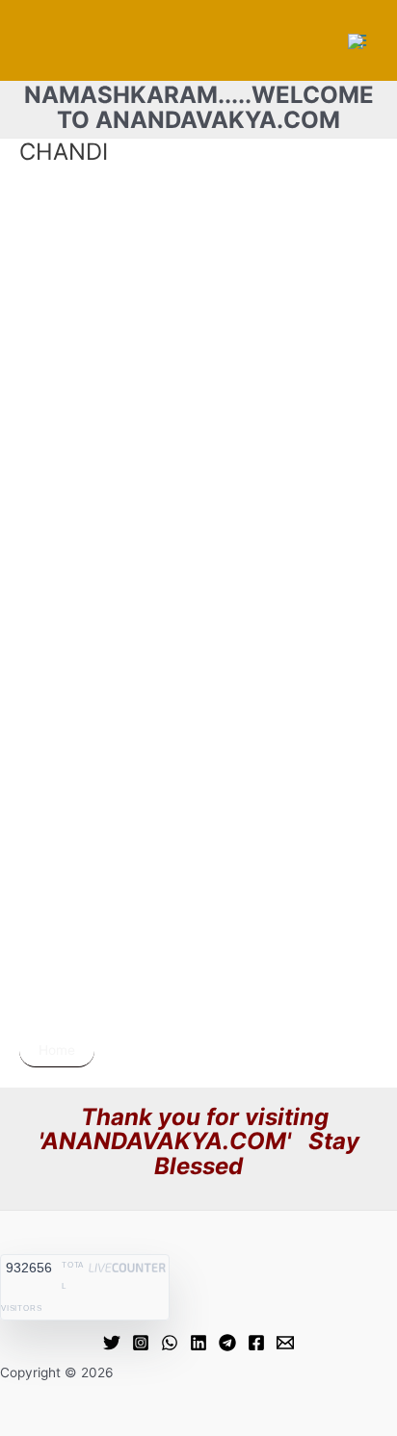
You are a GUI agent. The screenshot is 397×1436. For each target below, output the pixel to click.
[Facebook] (256, 1342)
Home (57, 1050)
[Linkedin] (198, 1342)
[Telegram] (227, 1342)
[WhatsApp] (169, 1342)
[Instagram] (140, 1342)
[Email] (285, 1342)
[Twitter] (111, 1342)
